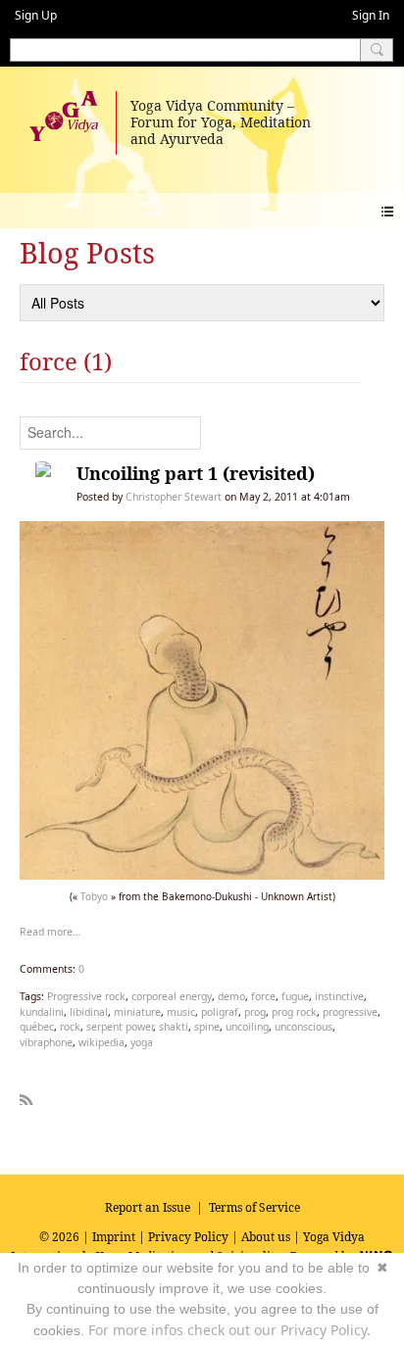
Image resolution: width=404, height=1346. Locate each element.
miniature (137, 1012)
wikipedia (101, 1042)
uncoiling (247, 1027)
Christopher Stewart (174, 497)
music (181, 1012)
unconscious (303, 1027)
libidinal (89, 1012)
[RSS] (26, 1096)
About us (265, 1236)
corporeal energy (171, 996)
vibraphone (46, 1042)
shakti (173, 1027)
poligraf (219, 1012)
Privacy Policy (188, 1236)
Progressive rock (86, 996)
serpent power (119, 1027)
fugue (295, 996)
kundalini (42, 1012)
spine (207, 1027)
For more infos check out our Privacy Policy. (229, 1330)
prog (255, 1012)
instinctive (339, 996)
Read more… (50, 931)
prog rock (294, 1012)
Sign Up (36, 15)
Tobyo (94, 896)
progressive (350, 1012)
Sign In (370, 15)
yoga (141, 1042)
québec (37, 1027)
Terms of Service (254, 1207)
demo (231, 996)
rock (70, 1027)
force (263, 996)
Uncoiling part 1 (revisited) (195, 473)
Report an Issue (147, 1207)
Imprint (113, 1236)
